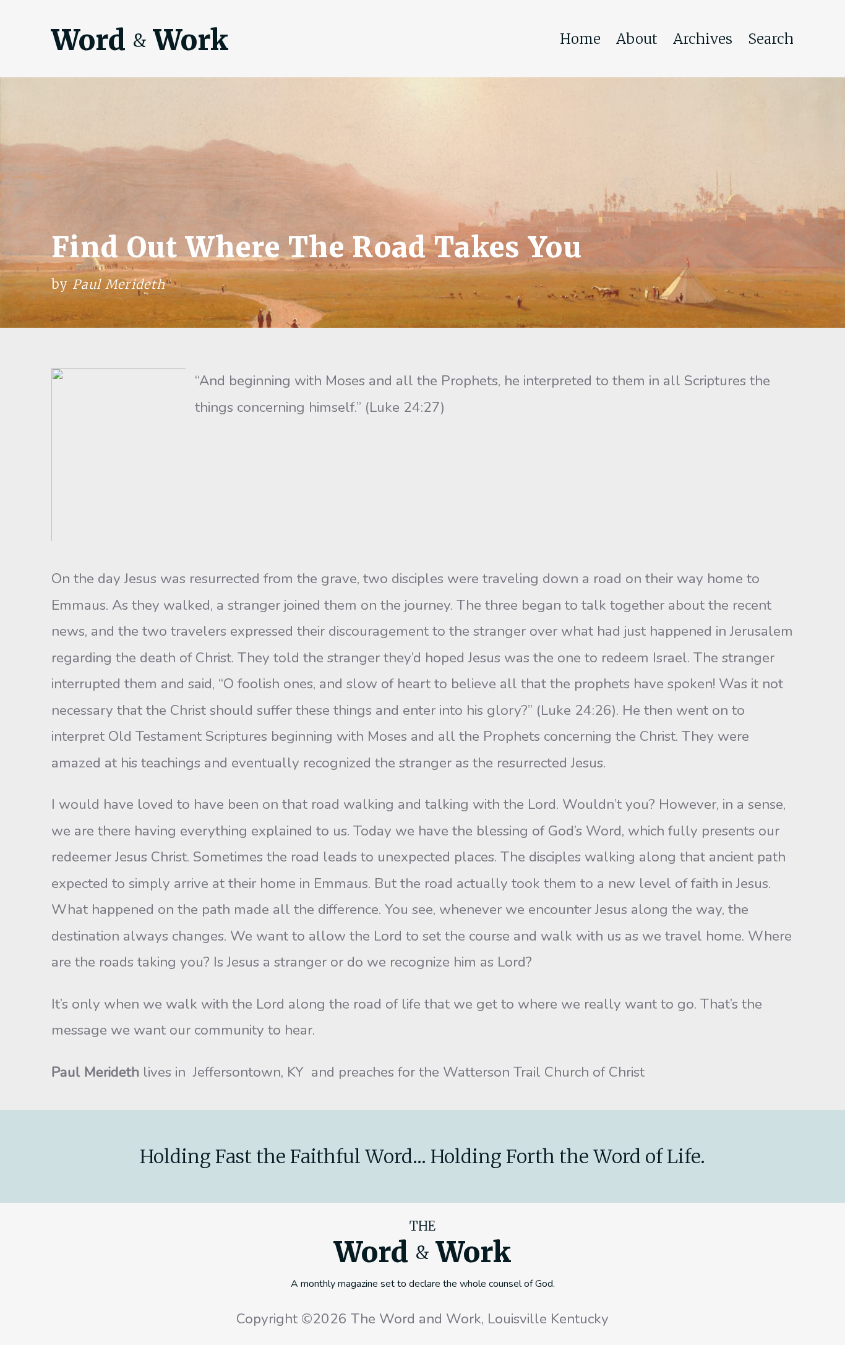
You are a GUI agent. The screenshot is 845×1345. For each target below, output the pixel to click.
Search (771, 39)
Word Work (139, 40)
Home (580, 39)
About (637, 39)
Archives (702, 39)
